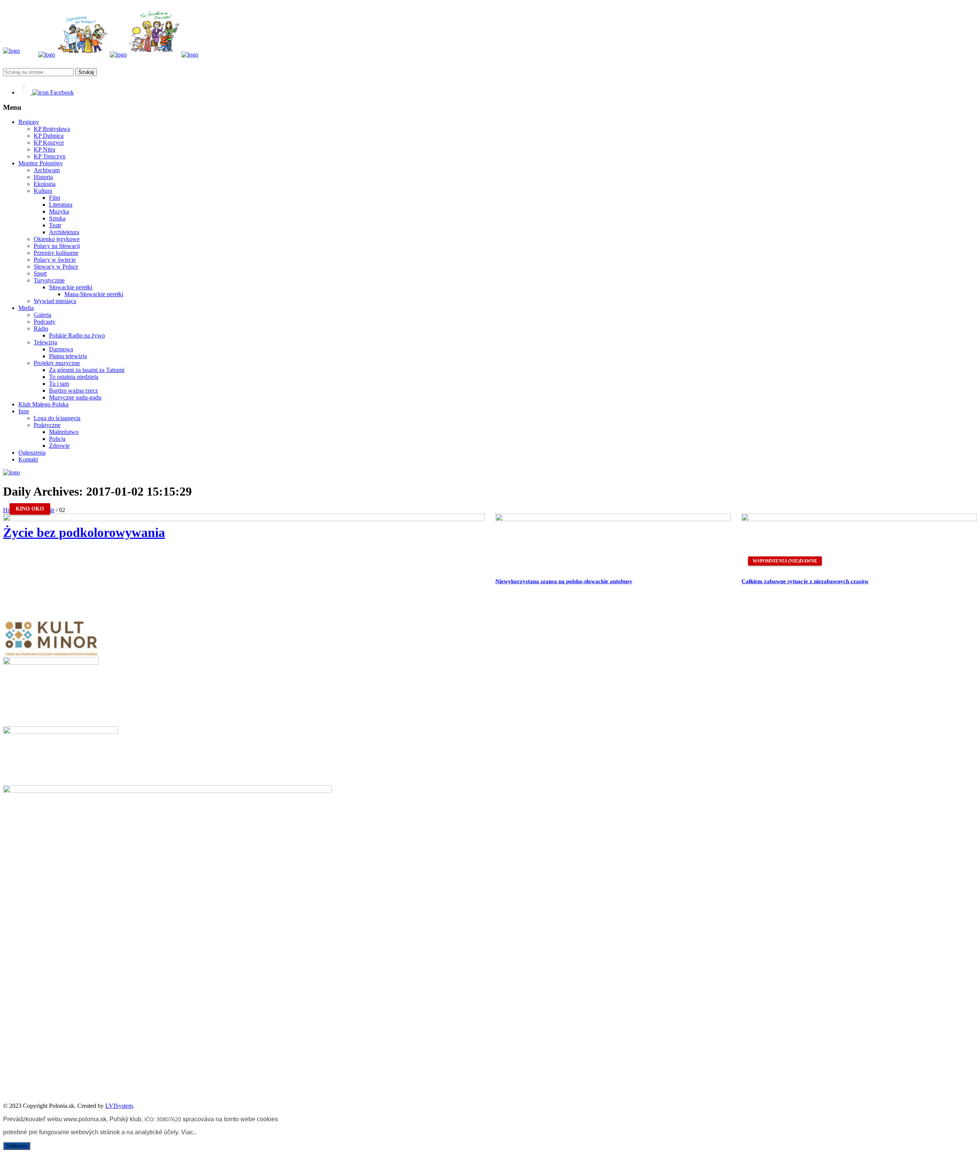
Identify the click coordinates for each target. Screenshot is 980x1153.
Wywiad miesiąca (55, 301)
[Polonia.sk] (11, 50)
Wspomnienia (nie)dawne (785, 561)
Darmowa (61, 349)
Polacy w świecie (55, 259)
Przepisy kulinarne (56, 253)
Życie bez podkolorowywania (84, 532)
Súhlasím (16, 1146)
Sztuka (57, 218)
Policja (57, 438)
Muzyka (59, 211)
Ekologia (45, 184)
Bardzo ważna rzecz (73, 390)
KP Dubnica (49, 135)
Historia (43, 177)
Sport (40, 273)
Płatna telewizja (68, 356)
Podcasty (45, 321)
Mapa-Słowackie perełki (93, 294)
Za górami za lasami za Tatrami (86, 370)
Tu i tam (59, 383)
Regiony (28, 122)
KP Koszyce (49, 142)
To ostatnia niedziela (73, 376)
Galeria (42, 314)
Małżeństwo (63, 432)
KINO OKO (30, 509)
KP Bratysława (52, 129)
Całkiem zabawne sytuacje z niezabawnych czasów (805, 581)
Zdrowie (59, 445)
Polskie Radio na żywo (77, 335)
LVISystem (119, 1105)
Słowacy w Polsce (56, 266)
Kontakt (28, 459)
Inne (23, 411)
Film (54, 197)
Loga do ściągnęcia (57, 418)
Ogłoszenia (32, 452)
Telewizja (45, 342)
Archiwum (47, 170)
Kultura (43, 191)
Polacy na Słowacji (57, 246)
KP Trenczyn (49, 156)
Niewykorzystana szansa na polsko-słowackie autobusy (563, 581)
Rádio (41, 328)
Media (26, 308)
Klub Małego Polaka (43, 404)
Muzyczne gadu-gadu (75, 397)
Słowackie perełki (70, 287)
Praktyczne (47, 425)
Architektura (64, 232)
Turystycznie (49, 280)
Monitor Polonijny (40, 163)
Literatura (60, 204)
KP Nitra (44, 149)
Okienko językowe (57, 239)
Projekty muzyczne (57, 363)
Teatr (55, 225)
